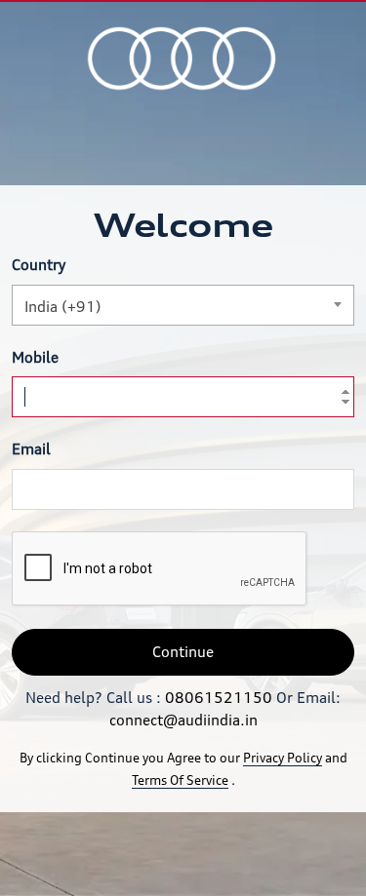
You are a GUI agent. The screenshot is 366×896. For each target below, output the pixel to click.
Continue (183, 652)
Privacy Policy (282, 757)
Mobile (35, 357)
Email (31, 449)
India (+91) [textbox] (63, 306)
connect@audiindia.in (183, 720)
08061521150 (218, 697)
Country (38, 264)
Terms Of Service (180, 780)
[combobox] (183, 305)
